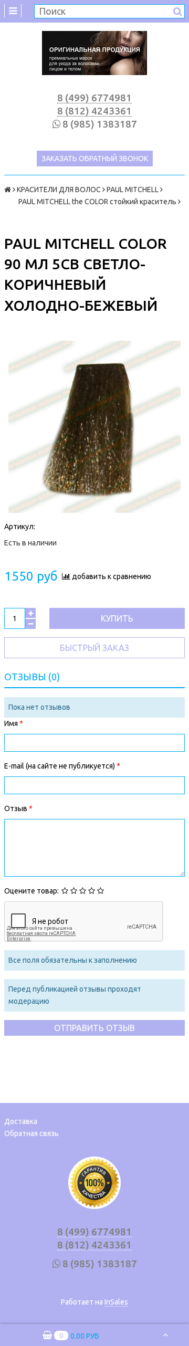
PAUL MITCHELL (133, 189)
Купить (117, 618)
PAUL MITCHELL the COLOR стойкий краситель (90, 201)
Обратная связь (31, 1133)
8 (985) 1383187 (99, 124)
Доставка (20, 1121)
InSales (116, 1302)
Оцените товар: (31, 891)
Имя (11, 723)
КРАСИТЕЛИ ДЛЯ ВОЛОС (59, 189)
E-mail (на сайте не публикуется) (60, 766)
